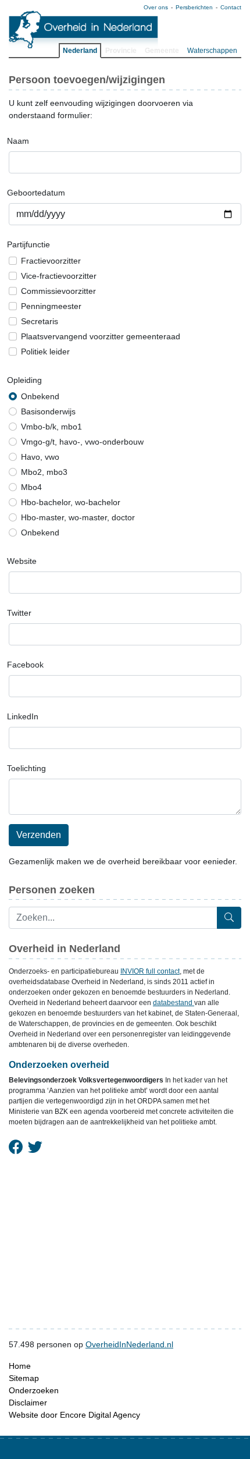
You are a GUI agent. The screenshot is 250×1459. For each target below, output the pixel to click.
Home (20, 1366)
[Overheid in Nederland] (84, 29)
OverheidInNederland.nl (129, 1344)
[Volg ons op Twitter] (35, 1148)
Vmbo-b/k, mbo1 (51, 426)
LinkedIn (22, 716)
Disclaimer (28, 1402)
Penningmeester (51, 306)
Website (22, 561)
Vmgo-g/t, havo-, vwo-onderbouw (82, 441)
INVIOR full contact (150, 971)
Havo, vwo (40, 457)
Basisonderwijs (48, 411)
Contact (230, 7)
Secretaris (39, 321)
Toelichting (26, 768)
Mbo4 (31, 487)
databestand (173, 1003)
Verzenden (38, 835)
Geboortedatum (36, 192)
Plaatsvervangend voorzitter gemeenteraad (100, 336)
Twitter (19, 612)
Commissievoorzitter (58, 291)
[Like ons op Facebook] (16, 1148)
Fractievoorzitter (51, 260)
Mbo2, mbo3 (44, 472)
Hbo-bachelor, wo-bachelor (70, 502)
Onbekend (40, 396)
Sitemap (24, 1378)
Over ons (156, 7)
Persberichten (194, 7)
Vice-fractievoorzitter (59, 276)
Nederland (80, 51)
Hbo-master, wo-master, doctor (78, 517)
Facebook (25, 664)
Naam (18, 140)
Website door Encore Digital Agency (74, 1414)
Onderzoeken (34, 1390)
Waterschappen (212, 51)
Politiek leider (45, 351)
